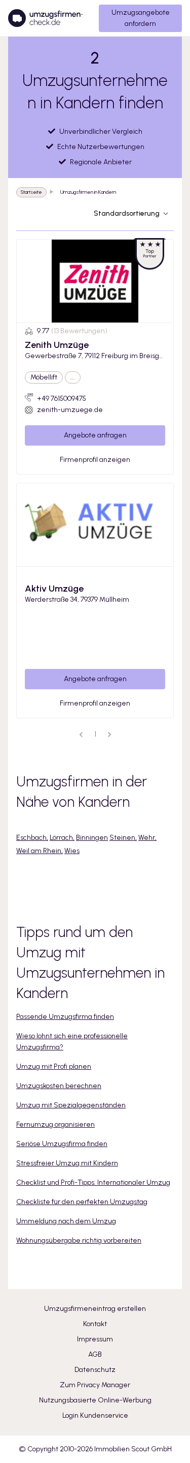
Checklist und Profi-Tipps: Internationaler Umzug (93, 1182)
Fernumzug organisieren (55, 1124)
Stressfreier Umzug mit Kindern (67, 1163)
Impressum (95, 1339)
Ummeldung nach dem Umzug (66, 1221)
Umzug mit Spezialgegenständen (71, 1105)
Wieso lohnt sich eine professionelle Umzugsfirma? (72, 1041)
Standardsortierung (127, 213)
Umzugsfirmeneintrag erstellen (95, 1308)
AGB (95, 1354)
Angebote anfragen (95, 435)
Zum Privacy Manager (95, 1385)
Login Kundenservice (95, 1415)
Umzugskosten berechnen (58, 1085)
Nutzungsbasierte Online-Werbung (95, 1400)
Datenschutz (95, 1369)
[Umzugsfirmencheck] (45, 18)
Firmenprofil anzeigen (95, 459)
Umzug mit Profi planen (53, 1066)
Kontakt (95, 1324)
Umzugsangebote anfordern (140, 18)
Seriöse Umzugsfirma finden (61, 1143)
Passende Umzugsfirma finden (65, 1016)
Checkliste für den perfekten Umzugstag (81, 1201)
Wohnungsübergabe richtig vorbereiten (78, 1240)
